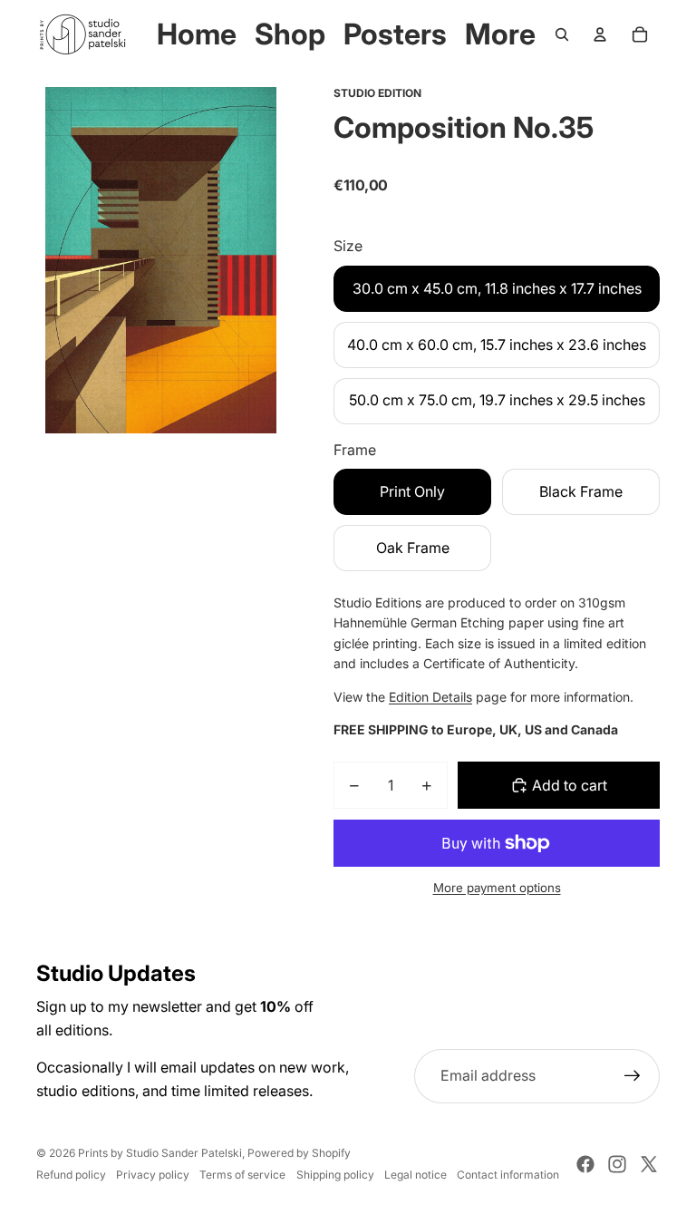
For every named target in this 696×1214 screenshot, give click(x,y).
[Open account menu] (600, 34)
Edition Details (430, 696)
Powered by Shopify (299, 1153)
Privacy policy (152, 1174)
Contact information (508, 1174)
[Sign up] (633, 1076)
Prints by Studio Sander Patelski (160, 1153)
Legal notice (415, 1174)
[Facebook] (585, 1164)
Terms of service (242, 1174)
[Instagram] (617, 1164)
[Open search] (562, 34)
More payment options (497, 887)
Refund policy (71, 1174)
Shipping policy (335, 1174)
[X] (649, 1164)
